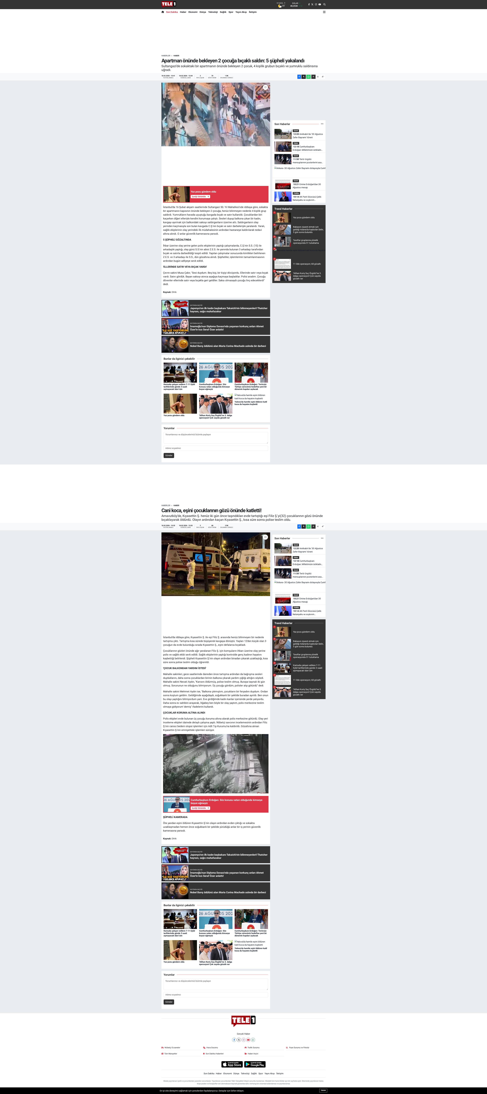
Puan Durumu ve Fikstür (299, 1047)
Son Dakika (172, 12)
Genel (296, 131)
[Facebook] (234, 1040)
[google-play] (255, 1064)
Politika (296, 193)
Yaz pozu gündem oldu (174, 415)
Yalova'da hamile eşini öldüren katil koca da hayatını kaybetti (251, 403)
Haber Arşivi (253, 1054)
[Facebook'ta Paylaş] (299, 77)
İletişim (253, 12)
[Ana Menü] (324, 12)
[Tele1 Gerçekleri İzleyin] (168, 5)
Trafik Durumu (253, 1047)
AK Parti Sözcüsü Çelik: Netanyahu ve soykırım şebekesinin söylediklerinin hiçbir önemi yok (307, 199)
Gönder (168, 455)
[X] (239, 1040)
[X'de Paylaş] (303, 77)
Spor (231, 12)
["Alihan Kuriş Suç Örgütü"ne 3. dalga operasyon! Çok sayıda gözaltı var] (215, 403)
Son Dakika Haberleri (215, 1054)
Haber (183, 12)
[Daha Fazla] (313, 77)
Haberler (165, 56)
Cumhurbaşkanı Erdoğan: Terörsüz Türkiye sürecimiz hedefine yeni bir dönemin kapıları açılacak (251, 386)
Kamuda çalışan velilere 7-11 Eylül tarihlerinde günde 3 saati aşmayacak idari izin (179, 386)
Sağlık (223, 12)
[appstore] (232, 1064)
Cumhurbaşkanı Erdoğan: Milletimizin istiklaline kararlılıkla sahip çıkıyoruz (307, 148)
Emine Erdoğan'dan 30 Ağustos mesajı (307, 186)
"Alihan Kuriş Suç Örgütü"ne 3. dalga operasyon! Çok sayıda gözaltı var (215, 416)
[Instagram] (243, 1040)
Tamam (323, 1090)
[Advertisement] (243, 34)
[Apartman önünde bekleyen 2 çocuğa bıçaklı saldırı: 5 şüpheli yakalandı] (215, 114)
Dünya (203, 12)
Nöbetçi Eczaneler (172, 1047)
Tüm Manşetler (170, 1054)
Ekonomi (192, 12)
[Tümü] (322, 124)
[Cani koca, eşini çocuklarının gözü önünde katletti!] (215, 564)
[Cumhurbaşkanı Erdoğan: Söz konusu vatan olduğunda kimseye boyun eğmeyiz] (215, 372)
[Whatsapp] (253, 1040)
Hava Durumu (212, 1047)
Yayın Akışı (241, 12)
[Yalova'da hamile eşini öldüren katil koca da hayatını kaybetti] (251, 396)
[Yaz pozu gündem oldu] (180, 403)
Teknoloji (213, 12)
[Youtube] (248, 1040)
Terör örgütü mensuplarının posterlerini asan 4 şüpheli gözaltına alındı (308, 161)
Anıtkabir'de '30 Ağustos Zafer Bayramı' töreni (308, 136)
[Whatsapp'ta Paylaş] (308, 77)
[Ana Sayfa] (163, 12)
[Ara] (324, 4)
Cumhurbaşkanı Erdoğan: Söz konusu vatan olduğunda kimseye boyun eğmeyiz (214, 386)
